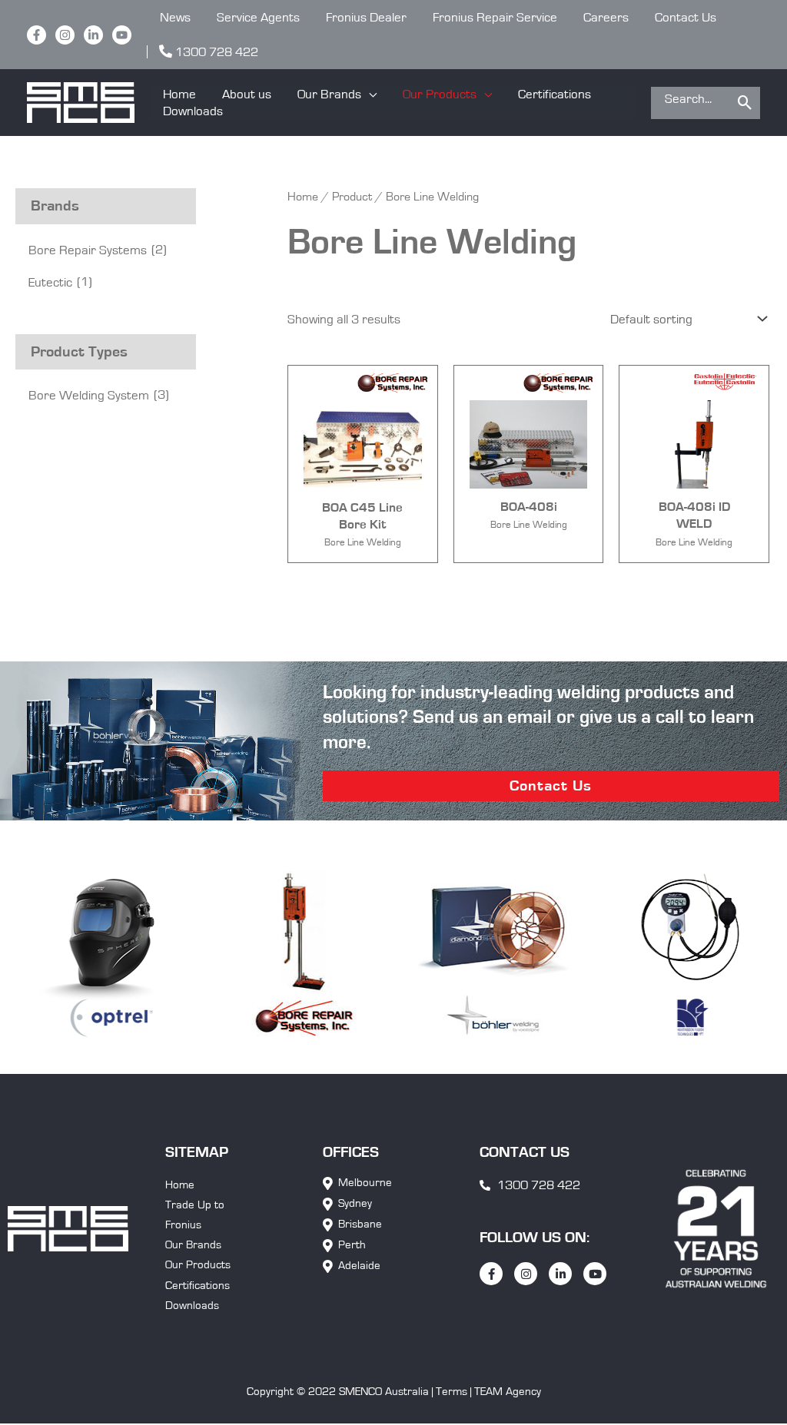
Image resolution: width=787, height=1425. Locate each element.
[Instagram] (65, 35)
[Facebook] (36, 35)
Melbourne (365, 1182)
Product (352, 197)
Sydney (355, 1203)
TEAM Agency (507, 1391)
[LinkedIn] (93, 35)
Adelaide (359, 1265)
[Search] (745, 103)
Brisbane (360, 1224)
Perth (352, 1245)
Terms (451, 1391)
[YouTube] (121, 35)
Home (302, 197)
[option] (270, 955)
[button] (337, 94)
